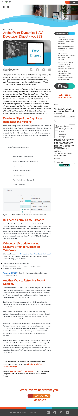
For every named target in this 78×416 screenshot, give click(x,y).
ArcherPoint (12, 2)
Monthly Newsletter (66, 129)
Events (61, 132)
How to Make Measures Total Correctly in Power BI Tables (66, 48)
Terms (24, 412)
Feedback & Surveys (63, 136)
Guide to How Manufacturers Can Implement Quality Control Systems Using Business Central (65, 75)
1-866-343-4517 (39, 400)
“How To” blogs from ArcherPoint (21, 371)
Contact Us (41, 396)
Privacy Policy (58, 146)
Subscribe (65, 165)
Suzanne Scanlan (16, 69)
